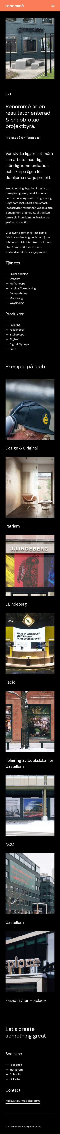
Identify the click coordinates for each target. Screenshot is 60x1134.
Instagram (16, 1069)
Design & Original (22, 448)
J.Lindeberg (16, 604)
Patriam (13, 526)
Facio (10, 682)
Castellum (15, 922)
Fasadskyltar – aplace (26, 1000)
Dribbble (15, 1074)
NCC (10, 844)
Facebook (16, 1065)
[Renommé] (15, 5)
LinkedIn (15, 1079)
